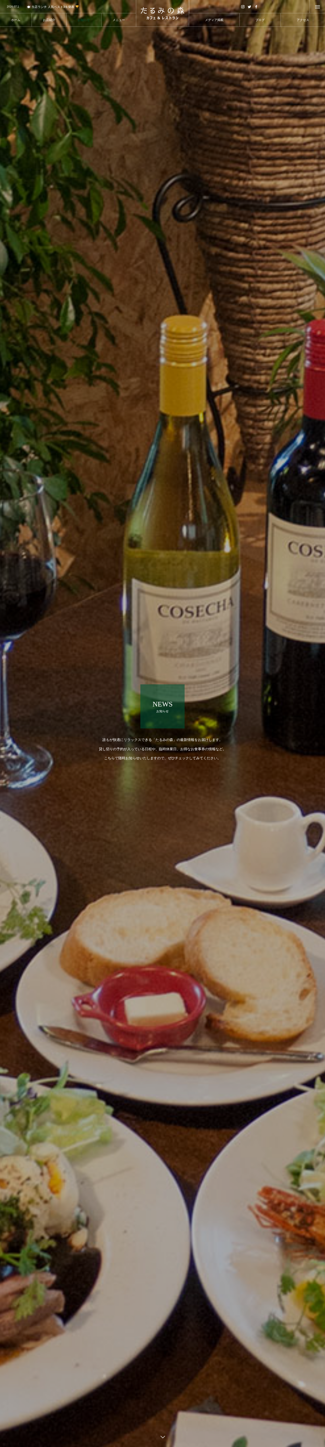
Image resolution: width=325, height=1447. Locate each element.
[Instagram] (242, 6)
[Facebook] (256, 6)
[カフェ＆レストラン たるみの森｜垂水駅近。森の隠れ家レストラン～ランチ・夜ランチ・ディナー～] (162, 13)
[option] (68, 7)
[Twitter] (249, 6)
